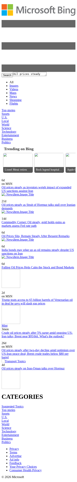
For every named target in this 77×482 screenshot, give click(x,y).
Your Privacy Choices (23, 466)
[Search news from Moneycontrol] (9, 216)
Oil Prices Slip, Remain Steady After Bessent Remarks (35, 236)
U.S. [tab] (4, 117)
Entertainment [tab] (10, 135)
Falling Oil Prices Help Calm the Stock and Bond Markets (38, 267)
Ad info (14, 459)
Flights (13, 103)
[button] (38, 71)
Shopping (15, 100)
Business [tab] (7, 138)
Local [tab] (5, 121)
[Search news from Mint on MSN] (6, 340)
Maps (12, 92)
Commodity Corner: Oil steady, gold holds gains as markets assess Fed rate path (33, 223)
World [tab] (5, 124)
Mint (5, 325)
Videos (13, 89)
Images (13, 85)
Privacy (14, 449)
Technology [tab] (9, 131)
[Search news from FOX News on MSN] (9, 290)
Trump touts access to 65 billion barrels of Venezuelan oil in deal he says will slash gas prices (37, 301)
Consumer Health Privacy (25, 470)
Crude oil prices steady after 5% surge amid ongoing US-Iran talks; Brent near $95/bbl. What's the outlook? (37, 334)
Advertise (15, 456)
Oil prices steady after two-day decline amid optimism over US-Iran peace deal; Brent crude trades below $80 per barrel (38, 353)
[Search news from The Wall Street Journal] (13, 229)
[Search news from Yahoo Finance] (11, 198)
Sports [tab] (5, 113)
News (13, 96)
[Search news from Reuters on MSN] (8, 177)
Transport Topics (15, 361)
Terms (13, 452)
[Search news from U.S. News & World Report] (9, 261)
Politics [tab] (6, 142)
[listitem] (18, 163)
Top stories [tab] (8, 110)
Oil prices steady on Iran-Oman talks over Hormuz (33, 368)
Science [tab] (6, 128)
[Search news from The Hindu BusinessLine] (12, 243)
